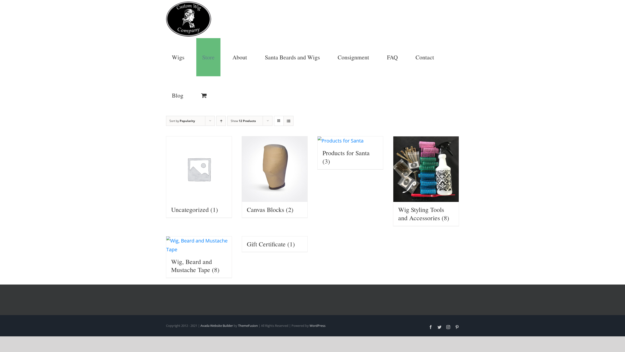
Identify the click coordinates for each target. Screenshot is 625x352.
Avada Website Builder (216, 325)
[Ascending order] (221, 121)
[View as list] (288, 121)
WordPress (317, 325)
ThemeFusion (248, 325)
